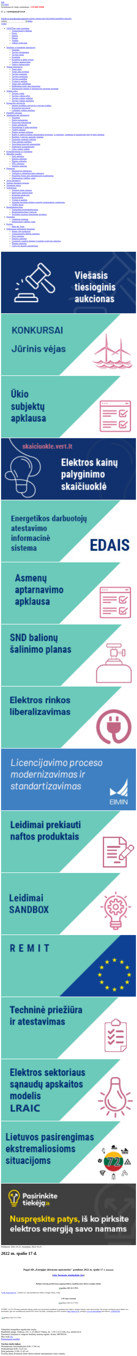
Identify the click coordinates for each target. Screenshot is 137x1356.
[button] (29, 21)
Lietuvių (43, 18)
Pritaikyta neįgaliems (10, 18)
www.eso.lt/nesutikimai (93, 1311)
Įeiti (2, 2)
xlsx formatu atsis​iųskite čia (68, 1275)
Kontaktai (23, 18)
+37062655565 (115, 1311)
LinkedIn (58, 18)
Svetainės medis (33, 18)
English (50, 18)
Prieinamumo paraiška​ (10, 1339)
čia (11, 1337)
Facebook (66, 18)
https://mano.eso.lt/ (73, 1311)
